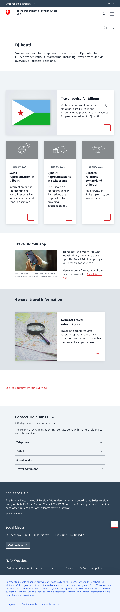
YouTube (62, 535)
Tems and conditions (23, 594)
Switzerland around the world (25, 568)
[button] (114, 524)
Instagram (43, 535)
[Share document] (112, 27)
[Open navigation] (112, 14)
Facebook (15, 535)
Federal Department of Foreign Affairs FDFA (36, 12)
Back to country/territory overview (26, 387)
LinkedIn (79, 535)
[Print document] (105, 27)
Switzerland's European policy (84, 568)
